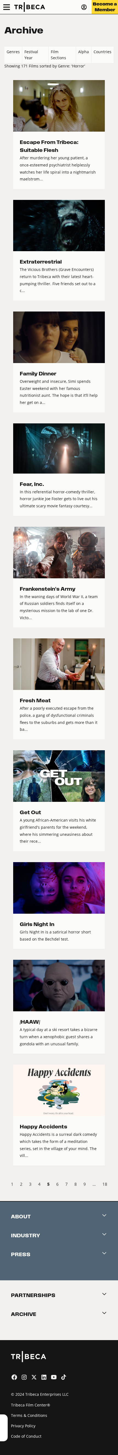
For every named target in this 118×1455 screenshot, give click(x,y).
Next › (109, 1185)
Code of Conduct (26, 1436)
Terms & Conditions (29, 1415)
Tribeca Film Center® (30, 1405)
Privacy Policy (23, 1425)
